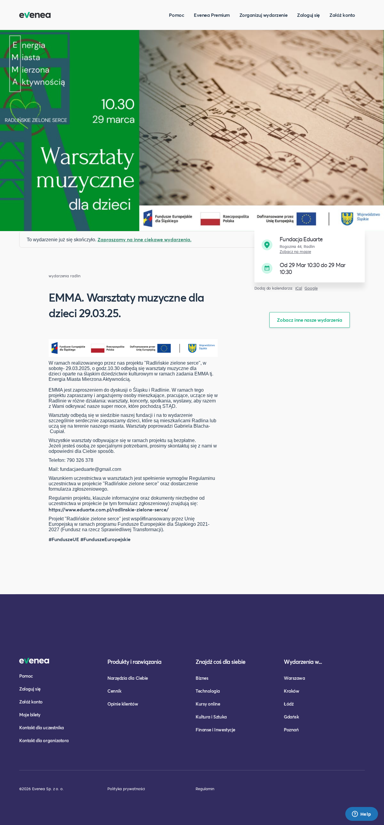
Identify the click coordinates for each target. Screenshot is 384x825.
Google (311, 288)
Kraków (291, 691)
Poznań (291, 730)
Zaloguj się (308, 15)
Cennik (114, 691)
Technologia (208, 691)
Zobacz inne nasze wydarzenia (309, 320)
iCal (298, 288)
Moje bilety (29, 715)
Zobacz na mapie (295, 251)
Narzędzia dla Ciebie (127, 678)
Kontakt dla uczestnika (41, 727)
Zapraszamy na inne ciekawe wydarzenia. (144, 239)
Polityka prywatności (126, 788)
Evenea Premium (212, 15)
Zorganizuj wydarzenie (263, 15)
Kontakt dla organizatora (44, 740)
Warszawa (294, 678)
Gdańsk (291, 717)
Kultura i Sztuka (211, 717)
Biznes (202, 678)
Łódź (288, 704)
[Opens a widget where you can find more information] (361, 814)
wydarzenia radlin (64, 276)
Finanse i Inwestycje (215, 730)
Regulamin (205, 788)
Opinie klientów (122, 704)
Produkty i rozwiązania (134, 661)
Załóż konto (342, 15)
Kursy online (208, 704)
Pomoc (176, 15)
